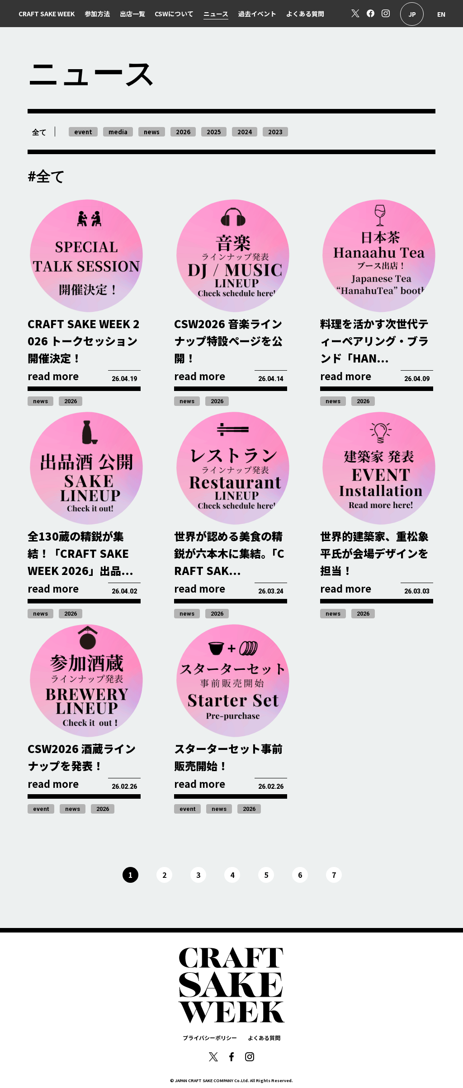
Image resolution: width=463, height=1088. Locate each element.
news (40, 401)
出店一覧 (132, 13)
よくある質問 (305, 13)
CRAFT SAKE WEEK (47, 13)
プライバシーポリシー (210, 1037)
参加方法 (97, 13)
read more (53, 375)
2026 (70, 401)
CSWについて (174, 13)
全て (39, 132)
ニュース (215, 13)
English (441, 14)
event (41, 808)
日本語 (412, 14)
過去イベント (257, 13)
